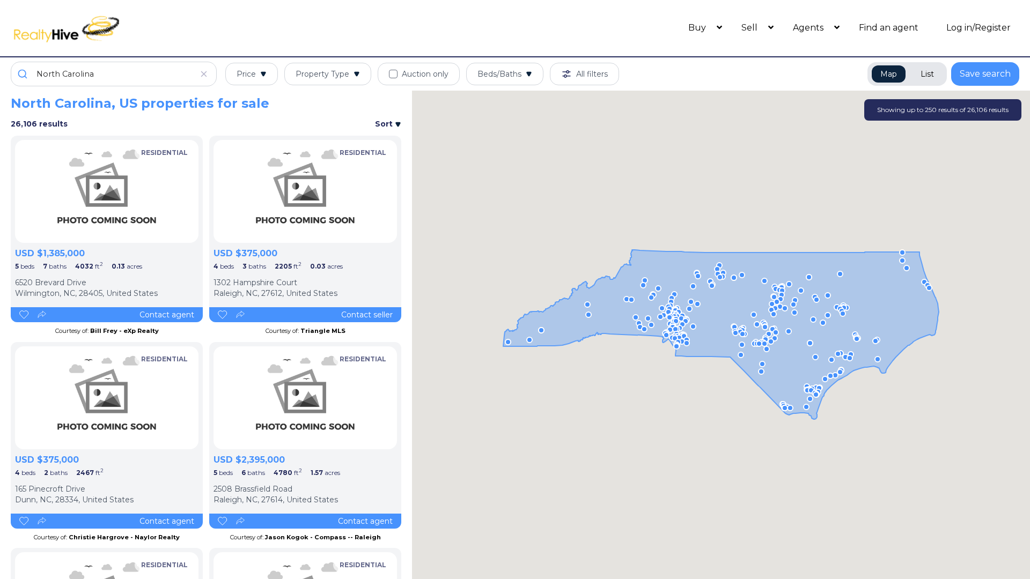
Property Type (322, 74)
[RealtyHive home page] (137, 28)
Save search (985, 74)
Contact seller (367, 315)
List (927, 74)
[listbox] (106, 191)
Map (888, 74)
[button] (788, 331)
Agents (809, 28)
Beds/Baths (499, 74)
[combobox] (114, 74)
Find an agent (888, 28)
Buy (698, 28)
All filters (592, 74)
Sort (385, 124)
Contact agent (166, 315)
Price (246, 74)
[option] (106, 191)
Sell (750, 28)
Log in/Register (978, 28)
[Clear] (204, 74)
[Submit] (23, 74)
